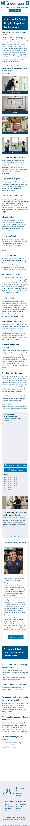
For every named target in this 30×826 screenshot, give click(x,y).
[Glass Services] (15, 85)
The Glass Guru (9, 517)
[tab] (11, 536)
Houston (20, 32)
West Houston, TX (8, 7)
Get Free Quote (15, 10)
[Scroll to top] (27, 823)
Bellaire (13, 32)
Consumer (22, 517)
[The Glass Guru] (8, 791)
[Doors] (15, 125)
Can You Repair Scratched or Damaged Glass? (14, 513)
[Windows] (15, 145)
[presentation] (15, 502)
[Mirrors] (15, 105)
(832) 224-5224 (22, 7)
